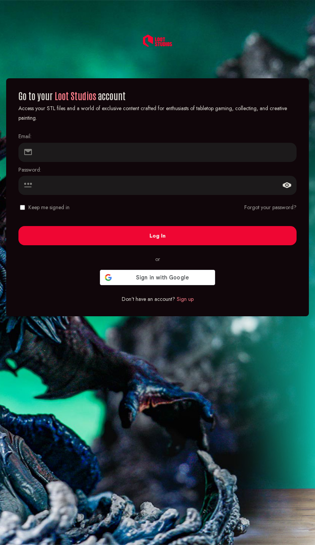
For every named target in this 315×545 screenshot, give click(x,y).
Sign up (185, 299)
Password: (29, 169)
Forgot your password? (270, 207)
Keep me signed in (49, 207)
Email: (25, 136)
